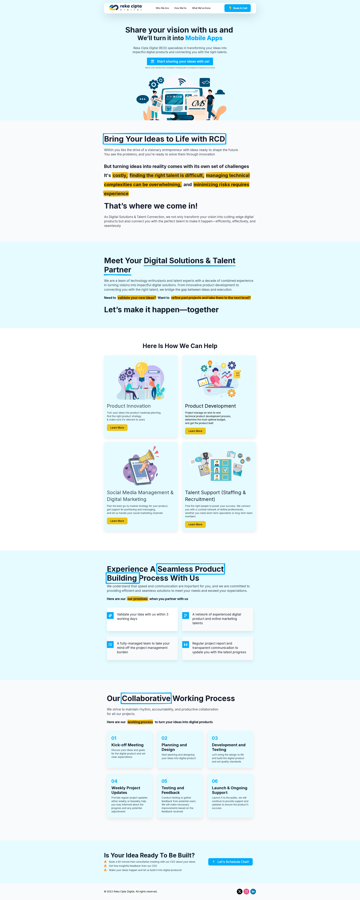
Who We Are (162, 8)
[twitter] (239, 891)
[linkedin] (253, 891)
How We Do (180, 8)
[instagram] (246, 891)
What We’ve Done (201, 8)
